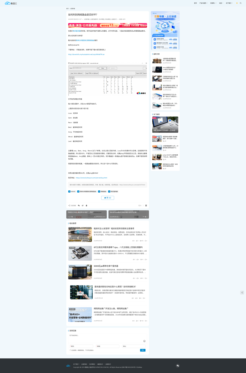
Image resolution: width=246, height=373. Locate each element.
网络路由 (103, 191)
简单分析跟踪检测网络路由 (85, 40)
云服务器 (86, 19)
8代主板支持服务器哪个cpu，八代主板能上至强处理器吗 (118, 247)
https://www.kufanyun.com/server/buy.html (91, 178)
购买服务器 (77, 31)
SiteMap (139, 367)
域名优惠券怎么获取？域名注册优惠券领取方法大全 (170, 87)
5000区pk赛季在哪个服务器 (106, 266)
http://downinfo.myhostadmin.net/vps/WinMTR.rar (86, 54)
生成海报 (73, 205)
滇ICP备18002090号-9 (129, 367)
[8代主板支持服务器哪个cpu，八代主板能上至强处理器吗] (80, 253)
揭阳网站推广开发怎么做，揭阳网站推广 (111, 308)
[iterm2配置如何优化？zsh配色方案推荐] (157, 70)
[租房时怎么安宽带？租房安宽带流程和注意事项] (80, 234)
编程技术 (100, 364)
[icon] (178, 366)
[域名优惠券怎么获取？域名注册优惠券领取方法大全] (157, 88)
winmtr (73, 191)
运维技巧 (114, 19)
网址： (125, 346)
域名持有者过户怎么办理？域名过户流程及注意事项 (170, 96)
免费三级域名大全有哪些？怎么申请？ (164, 130)
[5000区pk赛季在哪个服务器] (80, 272)
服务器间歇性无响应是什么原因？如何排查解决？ (116, 287)
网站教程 (108, 19)
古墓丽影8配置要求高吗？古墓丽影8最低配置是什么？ (170, 60)
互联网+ (212, 3)
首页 (195, 3)
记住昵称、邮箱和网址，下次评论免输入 (82, 350)
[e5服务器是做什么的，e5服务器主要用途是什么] (157, 148)
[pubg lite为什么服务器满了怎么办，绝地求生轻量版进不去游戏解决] (157, 157)
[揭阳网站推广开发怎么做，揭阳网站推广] (80, 314)
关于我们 (228, 3)
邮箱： (99, 346)
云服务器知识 (94, 19)
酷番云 (87, 367)
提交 (143, 350)
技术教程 (101, 19)
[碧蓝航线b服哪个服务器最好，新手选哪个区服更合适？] (157, 139)
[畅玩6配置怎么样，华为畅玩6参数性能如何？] (157, 106)
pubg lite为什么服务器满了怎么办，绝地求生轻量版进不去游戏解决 (170, 157)
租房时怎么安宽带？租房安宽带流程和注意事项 (114, 228)
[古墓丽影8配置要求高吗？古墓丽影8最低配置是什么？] (157, 61)
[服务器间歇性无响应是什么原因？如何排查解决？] (81, 292)
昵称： (72, 346)
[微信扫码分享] (79, 205)
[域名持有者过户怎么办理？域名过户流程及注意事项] (157, 97)
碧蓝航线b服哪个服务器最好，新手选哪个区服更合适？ (170, 138)
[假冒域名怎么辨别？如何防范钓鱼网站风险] (157, 166)
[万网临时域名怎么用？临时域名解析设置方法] (157, 79)
